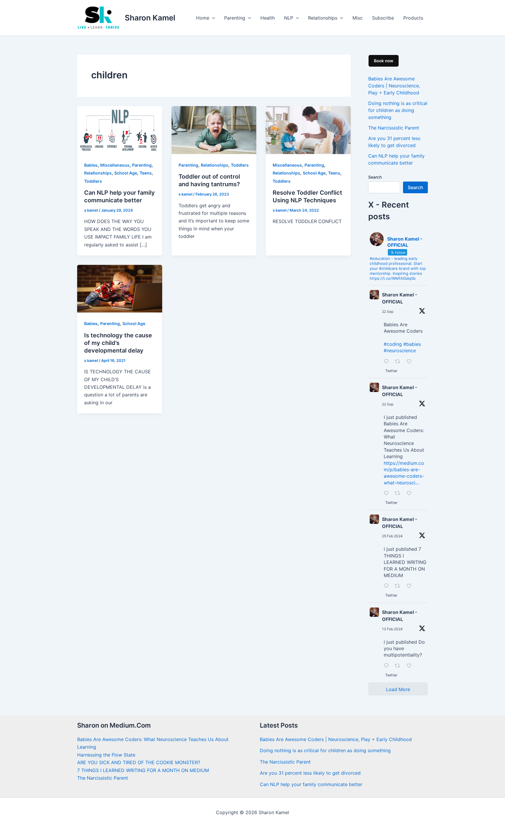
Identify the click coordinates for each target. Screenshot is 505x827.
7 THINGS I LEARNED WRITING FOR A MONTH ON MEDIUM (143, 770)
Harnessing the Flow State (106, 755)
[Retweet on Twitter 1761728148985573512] (399, 586)
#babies (412, 344)
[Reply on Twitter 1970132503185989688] (387, 493)
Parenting (234, 18)
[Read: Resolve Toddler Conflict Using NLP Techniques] (308, 130)
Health (267, 18)
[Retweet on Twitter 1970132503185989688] (399, 493)
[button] (212, 18)
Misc (357, 18)
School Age (125, 172)
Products (413, 18)
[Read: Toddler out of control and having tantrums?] (214, 130)
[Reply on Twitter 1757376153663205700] (387, 666)
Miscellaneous (114, 165)
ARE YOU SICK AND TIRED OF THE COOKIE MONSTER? (138, 762)
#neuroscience (400, 350)
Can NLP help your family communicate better (311, 784)
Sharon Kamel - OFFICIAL (399, 298)
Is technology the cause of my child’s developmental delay (118, 343)
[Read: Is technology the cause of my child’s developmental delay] (119, 288)
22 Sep (387, 311)
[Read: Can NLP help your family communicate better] (119, 130)
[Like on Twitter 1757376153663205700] (411, 666)
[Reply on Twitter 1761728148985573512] (387, 586)
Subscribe (383, 18)
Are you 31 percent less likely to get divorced (310, 773)
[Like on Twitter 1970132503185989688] (411, 493)
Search (375, 177)
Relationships (322, 18)
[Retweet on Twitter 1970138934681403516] (399, 361)
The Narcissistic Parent (393, 128)
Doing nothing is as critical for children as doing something (397, 110)
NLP (288, 18)
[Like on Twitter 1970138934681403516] (411, 361)
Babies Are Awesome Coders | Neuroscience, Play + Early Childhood (394, 86)
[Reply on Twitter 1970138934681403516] (387, 361)
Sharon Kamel (150, 17)
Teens (146, 172)
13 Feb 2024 (392, 629)
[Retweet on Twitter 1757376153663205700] (399, 666)
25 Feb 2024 (392, 536)
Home (202, 18)
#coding (393, 344)
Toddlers (93, 181)
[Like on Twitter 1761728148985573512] (411, 586)
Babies (91, 165)
